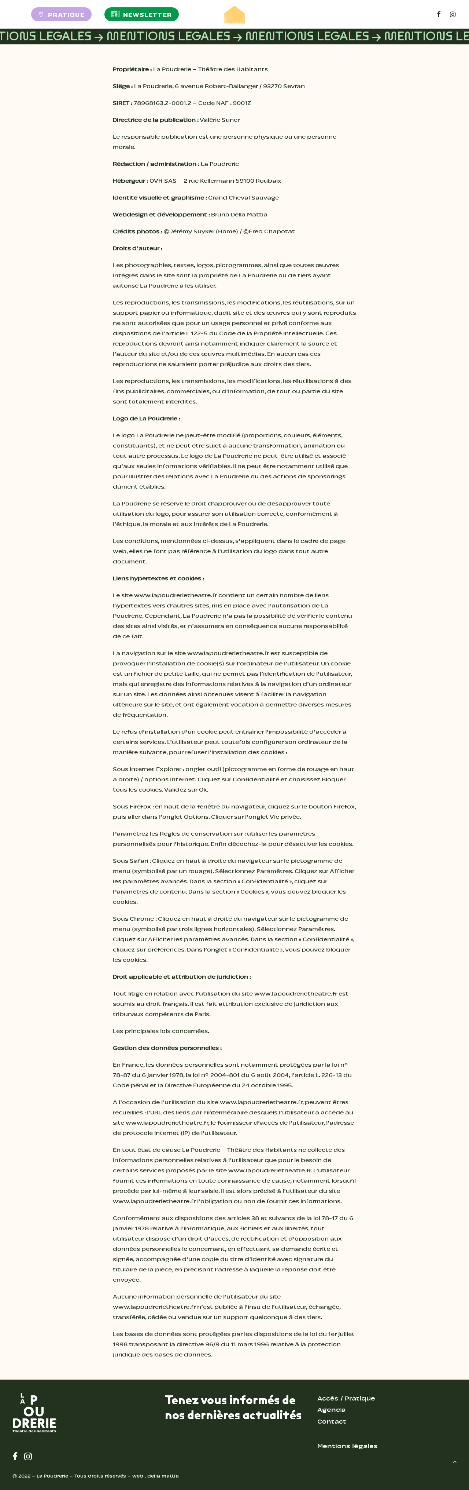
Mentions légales (347, 1446)
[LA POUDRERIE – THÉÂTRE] (234, 14)
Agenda (331, 1410)
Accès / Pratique (346, 1398)
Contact (331, 1421)
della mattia (163, 1476)
